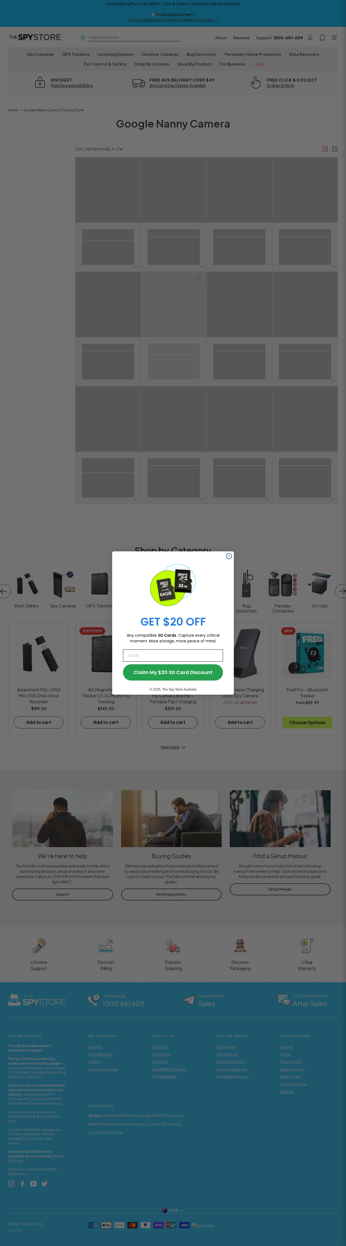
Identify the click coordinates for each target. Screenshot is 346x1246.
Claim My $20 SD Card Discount (173, 672)
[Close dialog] (229, 556)
